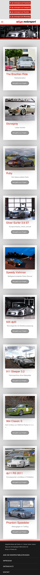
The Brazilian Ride (17, 74)
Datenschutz (8, 566)
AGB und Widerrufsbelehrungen (16, 555)
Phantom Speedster (17, 522)
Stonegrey (12, 123)
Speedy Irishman (16, 272)
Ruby (9, 173)
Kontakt (6, 572)
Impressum (7, 561)
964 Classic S (14, 421)
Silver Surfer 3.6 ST (17, 222)
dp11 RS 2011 (14, 473)
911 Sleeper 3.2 (15, 371)
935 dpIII (11, 321)
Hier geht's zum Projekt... (20, 83)
